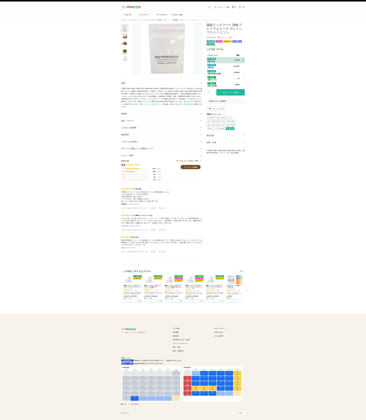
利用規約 (176, 336)
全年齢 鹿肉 (230, 128)
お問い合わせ (218, 332)
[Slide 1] (124, 28)
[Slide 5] (124, 58)
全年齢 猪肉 (220, 128)
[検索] (209, 7)
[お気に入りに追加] (140, 301)
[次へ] (246, 289)
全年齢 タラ (211, 128)
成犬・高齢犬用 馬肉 (228, 125)
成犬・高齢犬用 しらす (224, 117)
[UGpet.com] (131, 7)
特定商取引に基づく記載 (181, 340)
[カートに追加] (131, 301)
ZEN (136, 290)
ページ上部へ (239, 413)
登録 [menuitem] (227, 7)
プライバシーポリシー (180, 343)
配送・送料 (176, 347)
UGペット (130, 290)
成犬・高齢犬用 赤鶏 (213, 125)
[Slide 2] (124, 35)
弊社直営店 (187, 104)
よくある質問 (218, 336)
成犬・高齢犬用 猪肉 (213, 121)
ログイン (221, 7)
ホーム (123, 20)
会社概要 (176, 332)
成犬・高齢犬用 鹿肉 (228, 121)
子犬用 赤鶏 (211, 117)
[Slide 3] (124, 43)
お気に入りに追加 (217, 109)
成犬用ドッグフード (163, 20)
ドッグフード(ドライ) (148, 20)
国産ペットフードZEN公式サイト (151, 104)
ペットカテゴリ (132, 20)
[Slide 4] (124, 51)
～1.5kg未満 (174, 20)
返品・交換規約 (178, 351)
